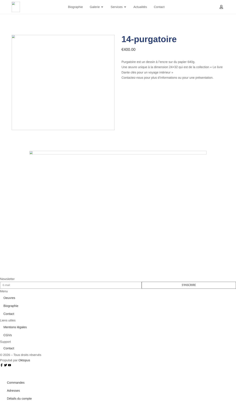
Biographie (10, 306)
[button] (221, 7)
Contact (8, 314)
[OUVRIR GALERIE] (102, 7)
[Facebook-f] (1, 365)
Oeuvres (9, 298)
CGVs (7, 335)
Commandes (16, 382)
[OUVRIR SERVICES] (125, 7)
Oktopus (24, 360)
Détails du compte (19, 398)
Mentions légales (15, 327)
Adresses (13, 390)
